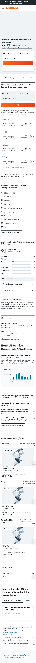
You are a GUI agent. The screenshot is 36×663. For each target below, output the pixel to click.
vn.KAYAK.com (7, 654)
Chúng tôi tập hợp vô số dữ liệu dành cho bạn (16, 641)
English (19, 3)
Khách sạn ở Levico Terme (12, 613)
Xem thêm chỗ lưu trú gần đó (27, 444)
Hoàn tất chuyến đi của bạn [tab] (13, 600)
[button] (34, 3)
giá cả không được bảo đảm (10, 632)
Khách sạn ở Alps (9, 657)
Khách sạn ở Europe (25, 654)
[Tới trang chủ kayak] (12, 8)
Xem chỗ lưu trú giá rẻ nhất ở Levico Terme (28, 482)
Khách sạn (15, 654)
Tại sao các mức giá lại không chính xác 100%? (16, 644)
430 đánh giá (22, 45)
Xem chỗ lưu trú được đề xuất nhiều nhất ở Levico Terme (27, 521)
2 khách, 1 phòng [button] (9, 58)
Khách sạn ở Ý (7, 655)
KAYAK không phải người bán (12, 637)
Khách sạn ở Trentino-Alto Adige (21, 655)
